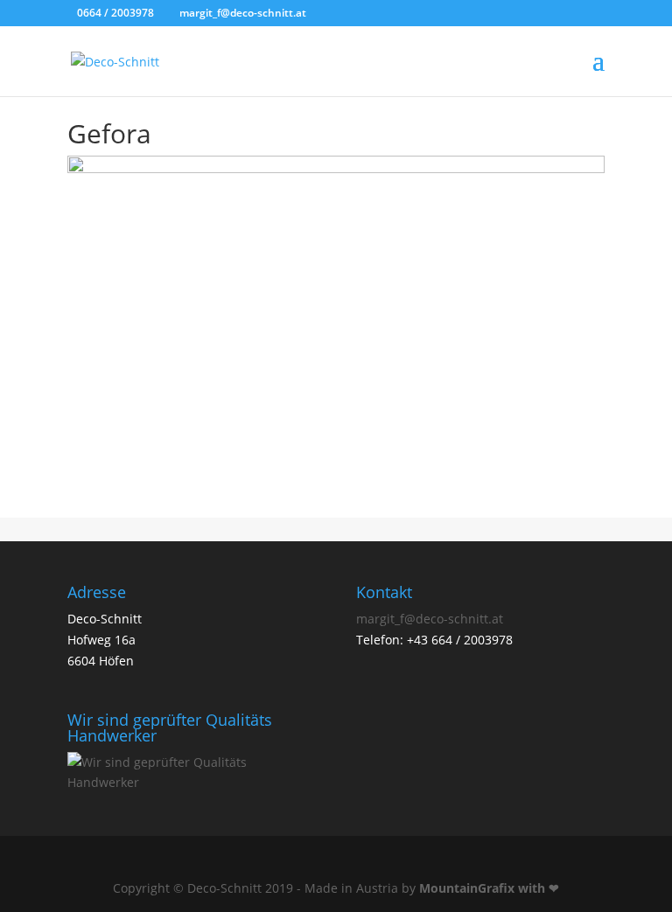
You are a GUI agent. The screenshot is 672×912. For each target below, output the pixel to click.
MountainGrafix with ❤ (489, 888)
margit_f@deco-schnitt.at (429, 618)
